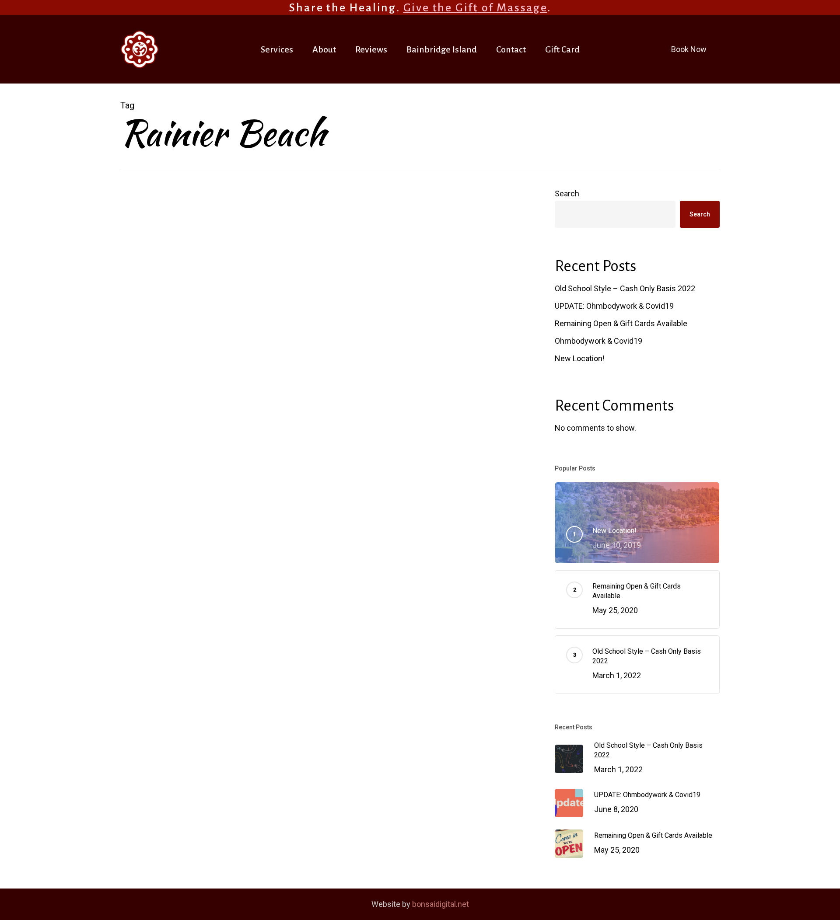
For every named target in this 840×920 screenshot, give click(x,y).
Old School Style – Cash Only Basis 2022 (625, 288)
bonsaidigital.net (440, 904)
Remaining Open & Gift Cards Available (621, 323)
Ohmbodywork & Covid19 (598, 340)
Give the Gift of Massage (475, 8)
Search (567, 193)
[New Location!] (188, 285)
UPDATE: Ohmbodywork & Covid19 (614, 305)
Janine (313, 310)
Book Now (689, 49)
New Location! (580, 358)
